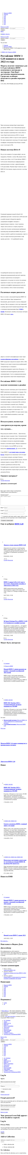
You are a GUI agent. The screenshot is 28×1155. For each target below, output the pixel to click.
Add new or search (5, 1140)
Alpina (5, 1021)
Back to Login (4, 1112)
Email (2, 510)
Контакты (6, 1028)
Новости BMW (8, 13)
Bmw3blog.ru (5, 1010)
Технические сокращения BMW (12, 1034)
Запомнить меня (6, 1089)
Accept (2, 1131)
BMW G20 (19, 524)
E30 (5, 22)
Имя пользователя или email (8, 1081)
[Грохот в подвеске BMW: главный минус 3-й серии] (15, 812)
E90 (5, 18)
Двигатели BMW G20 (9, 970)
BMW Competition (8, 1026)
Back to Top (4, 1037)
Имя (2, 507)
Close (2, 1038)
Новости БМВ (7, 1030)
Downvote (7, 480)
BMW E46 (13, 857)
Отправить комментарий (7, 520)
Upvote (2, 480)
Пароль (3, 1086)
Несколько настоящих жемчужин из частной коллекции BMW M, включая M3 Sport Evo (15, 861)
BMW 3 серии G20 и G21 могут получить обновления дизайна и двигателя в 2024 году (15, 583)
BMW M (6, 1024)
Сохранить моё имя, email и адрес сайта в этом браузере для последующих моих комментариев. (14, 517)
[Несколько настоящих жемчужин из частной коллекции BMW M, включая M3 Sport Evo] (15, 848)
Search (2, 30)
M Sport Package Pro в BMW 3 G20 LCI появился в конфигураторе (15, 622)
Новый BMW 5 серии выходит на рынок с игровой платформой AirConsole (15, 670)
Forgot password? (5, 1094)
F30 (5, 17)
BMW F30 (13, 821)
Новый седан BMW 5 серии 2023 (15, 935)
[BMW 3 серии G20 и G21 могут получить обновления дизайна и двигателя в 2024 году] (15, 569)
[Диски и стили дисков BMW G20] (15, 535)
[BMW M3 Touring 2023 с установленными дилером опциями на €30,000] (15, 691)
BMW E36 (7, 857)
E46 (5, 20)
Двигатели (6, 1027)
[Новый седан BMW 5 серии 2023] (15, 925)
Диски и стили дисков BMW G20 (15, 545)
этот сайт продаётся (10, 1016)
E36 (5, 21)
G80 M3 (6, 14)
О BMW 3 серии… (9, 1033)
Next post (3, 728)
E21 (5, 24)
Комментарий (5, 495)
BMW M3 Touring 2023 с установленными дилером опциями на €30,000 (12, 704)
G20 (5, 16)
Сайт (2, 513)
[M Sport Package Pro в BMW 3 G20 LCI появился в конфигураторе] (15, 608)
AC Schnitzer (7, 1020)
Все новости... (4, 941)
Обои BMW (7, 1031)
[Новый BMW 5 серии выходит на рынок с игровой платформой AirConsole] (15, 653)
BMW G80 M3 (9, 700)
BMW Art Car (7, 1023)
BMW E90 (7, 821)
